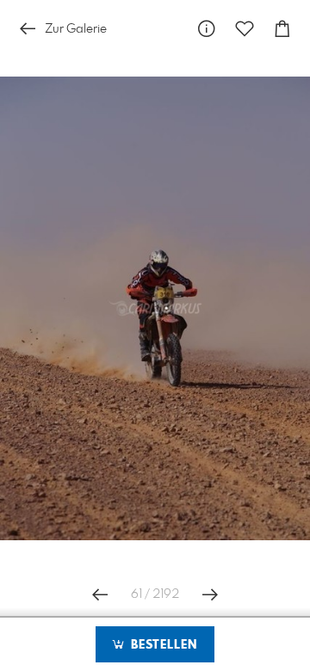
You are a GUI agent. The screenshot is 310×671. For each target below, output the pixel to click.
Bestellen (162, 645)
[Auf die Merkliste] (244, 28)
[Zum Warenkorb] (282, 28)
